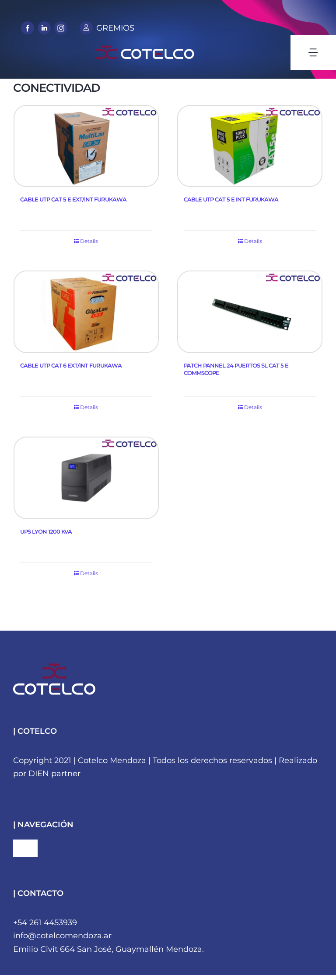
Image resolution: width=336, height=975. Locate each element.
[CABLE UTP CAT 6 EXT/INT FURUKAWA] (86, 312)
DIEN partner (54, 773)
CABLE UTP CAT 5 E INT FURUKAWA (231, 199)
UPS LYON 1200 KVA (46, 531)
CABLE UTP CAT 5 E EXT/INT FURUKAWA (73, 199)
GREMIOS (115, 28)
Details (89, 241)
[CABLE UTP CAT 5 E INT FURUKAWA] (249, 146)
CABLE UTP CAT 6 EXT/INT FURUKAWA (71, 365)
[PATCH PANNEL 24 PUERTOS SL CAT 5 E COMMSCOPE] (249, 312)
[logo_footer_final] (54, 667)
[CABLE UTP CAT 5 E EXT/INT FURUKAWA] (86, 146)
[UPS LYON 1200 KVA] (86, 478)
